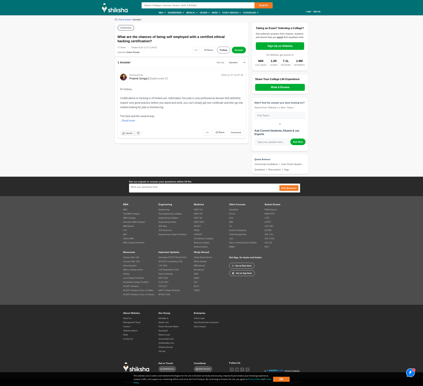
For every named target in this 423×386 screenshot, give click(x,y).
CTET (267, 218)
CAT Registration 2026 (168, 270)
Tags (286, 169)
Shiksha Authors (130, 331)
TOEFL (197, 290)
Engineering (164, 210)
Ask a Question (130, 265)
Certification (126, 28)
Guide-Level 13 (159, 78)
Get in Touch (165, 363)
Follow (223, 50)
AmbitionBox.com (166, 343)
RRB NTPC (270, 214)
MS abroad (199, 270)
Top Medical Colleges (203, 238)
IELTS (196, 286)
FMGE (196, 230)
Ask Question (289, 188)
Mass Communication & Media (243, 243)
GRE (196, 274)
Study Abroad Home (203, 257)
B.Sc (231, 218)
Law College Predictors (133, 278)
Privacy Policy (254, 379)
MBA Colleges (129, 218)
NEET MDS (199, 222)
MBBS (232, 247)
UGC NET (269, 226)
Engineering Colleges (168, 218)
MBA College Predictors (133, 243)
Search (263, 5)
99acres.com (164, 335)
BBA (231, 222)
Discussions (274, 169)
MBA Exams (128, 226)
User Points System (291, 164)
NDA (267, 247)
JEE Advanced (165, 230)
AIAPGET (198, 234)
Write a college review (133, 270)
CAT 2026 (162, 265)
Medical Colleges (202, 243)
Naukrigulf (163, 331)
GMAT (196, 278)
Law (231, 238)
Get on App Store (244, 273)
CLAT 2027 (163, 282)
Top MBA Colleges (131, 214)
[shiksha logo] (137, 367)
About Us (127, 318)
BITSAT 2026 (164, 294)
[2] (409, 371)
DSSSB (268, 230)
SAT (195, 282)
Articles (126, 274)
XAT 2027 (162, 286)
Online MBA (128, 238)
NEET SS (198, 218)
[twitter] (247, 369)
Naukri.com (163, 322)
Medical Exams (201, 247)
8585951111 (168, 369)
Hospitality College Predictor (136, 282)
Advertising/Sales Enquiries (206, 322)
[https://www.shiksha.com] (116, 19)
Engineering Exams (167, 222)
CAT (125, 230)
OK (281, 379)
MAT (125, 234)
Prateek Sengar (138, 78)
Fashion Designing (237, 230)
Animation (233, 210)
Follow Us (234, 363)
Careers (126, 326)
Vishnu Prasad (132, 52)
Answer (239, 50)
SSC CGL (269, 234)
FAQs (125, 335)
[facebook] (242, 369)
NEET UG (198, 210)
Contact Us (128, 339)
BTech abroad (200, 261)
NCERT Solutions (131, 286)
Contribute (200, 363)
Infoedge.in (163, 318)
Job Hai (161, 351)
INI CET (197, 226)
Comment (236, 132)
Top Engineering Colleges (170, 214)
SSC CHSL (270, 238)
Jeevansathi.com (166, 339)
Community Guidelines (266, 164)
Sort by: (221, 62)
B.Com (232, 214)
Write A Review (280, 87)
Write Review (204, 369)
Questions (259, 169)
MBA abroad (199, 265)
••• (196, 50)
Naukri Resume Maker (168, 326)
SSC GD (268, 243)
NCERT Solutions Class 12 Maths (138, 290)
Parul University (165, 274)
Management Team (131, 322)
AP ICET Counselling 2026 (170, 261)
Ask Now (298, 141)
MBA (125, 210)
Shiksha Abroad (165, 347)
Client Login (199, 318)
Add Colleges (200, 326)
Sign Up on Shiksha (280, 46)
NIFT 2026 (163, 278)
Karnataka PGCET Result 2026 (172, 257)
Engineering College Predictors (172, 234)
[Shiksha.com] (116, 7)
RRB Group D (271, 210)
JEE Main (162, 226)
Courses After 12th (131, 261)
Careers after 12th (131, 257)
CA (230, 226)
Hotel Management (237, 234)
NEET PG (198, 214)
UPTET (268, 222)
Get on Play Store (243, 266)
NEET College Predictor (169, 290)
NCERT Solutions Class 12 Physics (139, 294)
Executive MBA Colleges (134, 222)
